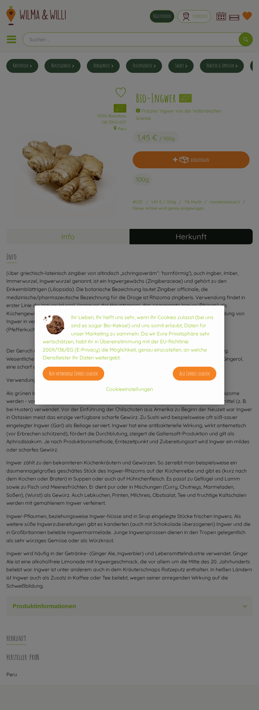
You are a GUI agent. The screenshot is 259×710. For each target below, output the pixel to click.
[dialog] (129, 355)
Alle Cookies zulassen (194, 373)
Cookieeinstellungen (129, 389)
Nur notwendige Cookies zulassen (73, 373)
